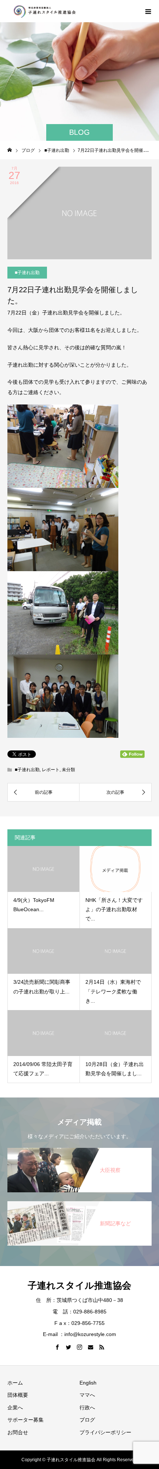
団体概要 (17, 1395)
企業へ (15, 1407)
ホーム (15, 1383)
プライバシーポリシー (105, 1432)
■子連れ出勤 (27, 272)
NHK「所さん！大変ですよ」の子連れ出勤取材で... (114, 909)
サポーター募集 (25, 1420)
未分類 (68, 769)
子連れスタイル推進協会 (79, 1285)
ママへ (87, 1395)
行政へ (87, 1407)
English (88, 1383)
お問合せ (17, 1432)
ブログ (87, 1420)
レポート (51, 769)
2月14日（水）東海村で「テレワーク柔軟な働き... (113, 991)
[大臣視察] (79, 1148)
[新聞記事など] (79, 1201)
